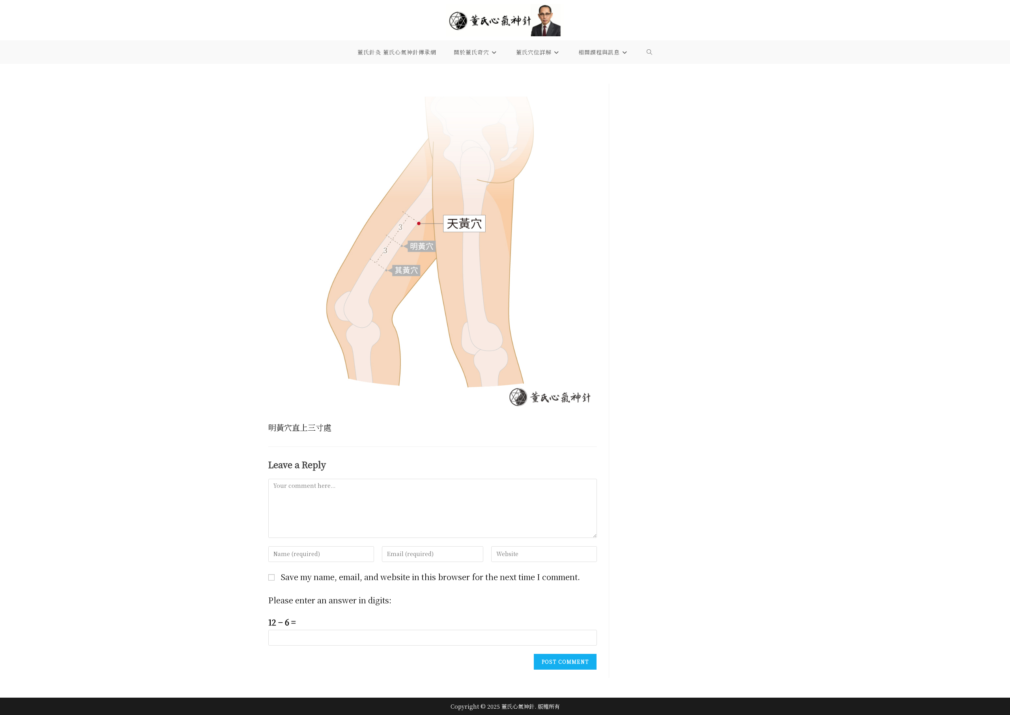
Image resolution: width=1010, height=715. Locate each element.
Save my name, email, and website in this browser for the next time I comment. (430, 576)
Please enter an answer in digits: (329, 600)
